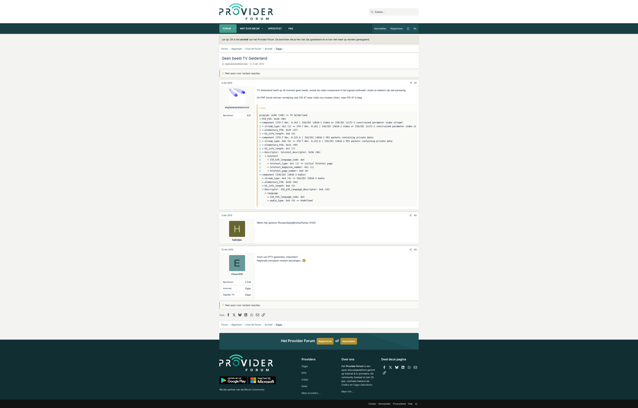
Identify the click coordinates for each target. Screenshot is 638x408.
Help (410, 404)
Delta (304, 386)
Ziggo (305, 366)
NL (415, 28)
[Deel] (411, 83)
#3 (415, 249)
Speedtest (275, 28)
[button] (234, 28)
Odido (305, 379)
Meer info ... (347, 391)
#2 (415, 215)
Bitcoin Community (254, 389)
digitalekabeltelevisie (236, 63)
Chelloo (345, 384)
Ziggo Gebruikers (362, 384)
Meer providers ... (311, 393)
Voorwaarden (384, 404)
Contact (372, 404)
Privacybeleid (399, 404)
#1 (415, 83)
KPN (304, 372)
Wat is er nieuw (250, 28)
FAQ (290, 28)
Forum (227, 28)
